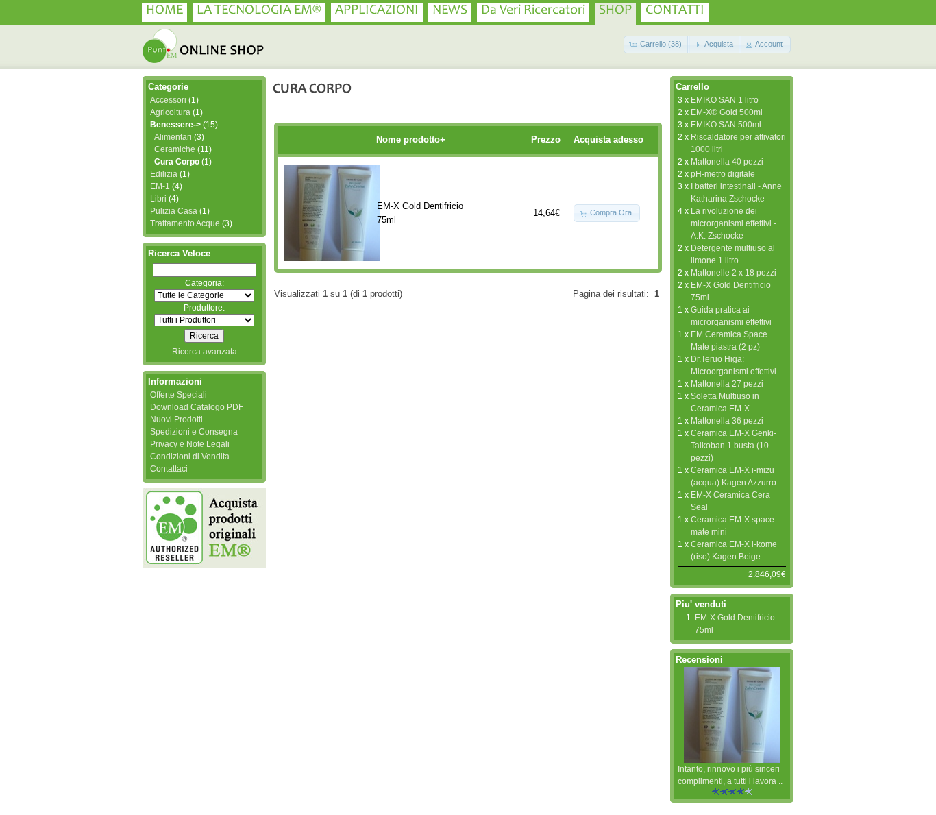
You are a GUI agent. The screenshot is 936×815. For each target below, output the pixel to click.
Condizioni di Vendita (190, 456)
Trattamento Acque (185, 223)
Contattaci (169, 469)
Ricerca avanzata (204, 351)
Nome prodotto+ (410, 139)
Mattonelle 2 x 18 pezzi (733, 273)
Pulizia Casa (173, 211)
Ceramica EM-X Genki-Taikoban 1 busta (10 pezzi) (733, 445)
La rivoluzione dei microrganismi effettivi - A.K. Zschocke (733, 223)
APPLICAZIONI (377, 11)
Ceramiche (174, 149)
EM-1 (160, 186)
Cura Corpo (176, 162)
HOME (164, 11)
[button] (657, 44)
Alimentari (173, 137)
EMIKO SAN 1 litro (725, 100)
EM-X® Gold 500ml (727, 112)
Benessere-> (175, 125)
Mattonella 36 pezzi (727, 421)
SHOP (615, 11)
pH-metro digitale (723, 174)
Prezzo (546, 139)
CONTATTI (674, 11)
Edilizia (163, 174)
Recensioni (699, 660)
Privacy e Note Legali (190, 444)
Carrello (692, 87)
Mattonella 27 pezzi (727, 384)
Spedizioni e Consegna (194, 432)
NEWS (449, 11)
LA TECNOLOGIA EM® (259, 11)
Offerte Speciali (178, 395)
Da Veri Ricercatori (533, 11)
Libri (158, 199)
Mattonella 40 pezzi (727, 162)
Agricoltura (170, 112)
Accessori (168, 100)
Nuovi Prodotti (176, 419)
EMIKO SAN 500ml (726, 125)
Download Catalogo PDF (196, 407)
